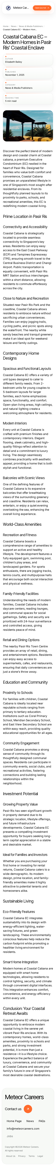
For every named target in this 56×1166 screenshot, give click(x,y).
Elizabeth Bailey (13, 62)
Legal (40, 1156)
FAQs (42, 1121)
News (13, 26)
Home (6, 26)
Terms (31, 1156)
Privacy (22, 1156)
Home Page (14, 1121)
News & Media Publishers (31, 26)
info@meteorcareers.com (23, 1128)
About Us (10, 1156)
